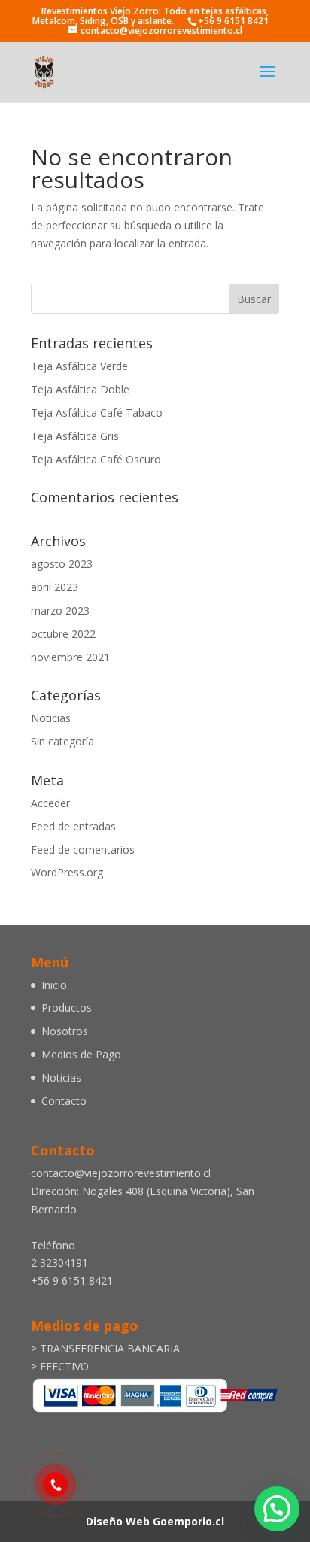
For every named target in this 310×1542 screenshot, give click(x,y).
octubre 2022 (63, 634)
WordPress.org (67, 872)
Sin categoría (62, 741)
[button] (276, 1508)
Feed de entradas (73, 826)
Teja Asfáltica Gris (75, 436)
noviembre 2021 (70, 657)
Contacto (64, 1101)
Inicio (54, 985)
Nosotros (64, 1031)
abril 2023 (54, 587)
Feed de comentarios (83, 849)
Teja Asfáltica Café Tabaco (97, 412)
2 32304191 (59, 1262)
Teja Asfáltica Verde (79, 366)
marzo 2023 (60, 610)
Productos (66, 1007)
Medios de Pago (81, 1054)
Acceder (50, 803)
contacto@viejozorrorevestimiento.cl (121, 1173)
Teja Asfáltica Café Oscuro (96, 459)
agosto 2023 (62, 564)
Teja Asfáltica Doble (80, 389)
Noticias (51, 718)
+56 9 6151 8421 (233, 20)
